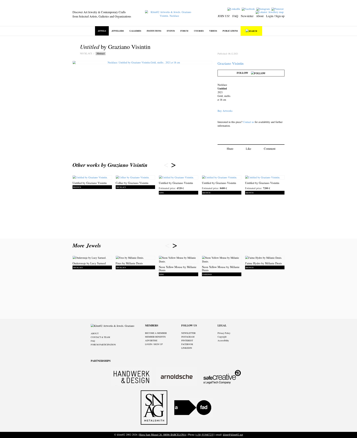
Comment (269, 148)
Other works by (110, 165)
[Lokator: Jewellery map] (270, 12)
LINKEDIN (186, 347)
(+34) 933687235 (204, 434)
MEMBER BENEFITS (155, 336)
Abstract (101, 53)
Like (248, 148)
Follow (244, 73)
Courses (199, 30)
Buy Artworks (225, 111)
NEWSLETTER (188, 332)
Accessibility (223, 340)
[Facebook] (249, 8)
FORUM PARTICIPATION (103, 344)
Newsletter (247, 16)
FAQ (235, 16)
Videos (213, 30)
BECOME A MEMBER (156, 332)
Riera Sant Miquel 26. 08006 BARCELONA (162, 434)
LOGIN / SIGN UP (154, 344)
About (259, 16)
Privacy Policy (224, 332)
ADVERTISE (151, 340)
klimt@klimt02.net (233, 434)
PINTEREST (187, 340)
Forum (184, 30)
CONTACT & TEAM (100, 337)
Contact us (248, 122)
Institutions (154, 30)
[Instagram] (263, 8)
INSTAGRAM (187, 336)
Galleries (135, 30)
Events (171, 30)
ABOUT (95, 333)
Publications (230, 30)
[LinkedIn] (234, 8)
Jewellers (118, 30)
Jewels (102, 30)
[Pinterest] (277, 8)
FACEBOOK (187, 344)
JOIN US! (224, 16)
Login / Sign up (275, 16)
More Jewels (88, 245)
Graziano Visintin (231, 63)
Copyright (222, 336)
